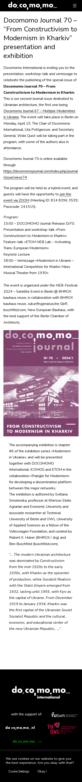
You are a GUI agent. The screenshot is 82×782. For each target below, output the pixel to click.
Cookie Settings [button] (18, 771)
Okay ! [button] (42, 771)
